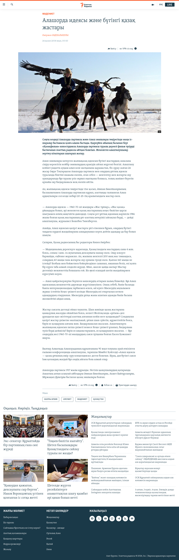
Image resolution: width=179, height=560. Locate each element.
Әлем (49, 549)
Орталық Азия (53, 533)
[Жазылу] (132, 518)
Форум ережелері (12, 544)
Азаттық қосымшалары (14, 533)
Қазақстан (51, 523)
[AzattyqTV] (153, 5)
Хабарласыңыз (10, 517)
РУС (161, 5)
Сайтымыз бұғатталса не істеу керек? (21, 528)
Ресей (49, 539)
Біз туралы (8, 523)
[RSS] (125, 518)
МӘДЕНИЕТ (48, 14)
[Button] (112, 49)
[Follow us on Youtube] (105, 518)
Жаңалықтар (52, 517)
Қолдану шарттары (12, 539)
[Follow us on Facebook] (92, 518)
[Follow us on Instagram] (112, 518)
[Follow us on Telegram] (118, 518)
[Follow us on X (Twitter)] (98, 518)
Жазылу (7, 549)
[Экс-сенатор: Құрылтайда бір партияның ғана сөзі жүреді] (23, 426)
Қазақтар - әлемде (55, 528)
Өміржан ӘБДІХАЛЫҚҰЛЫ (55, 35)
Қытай (49, 544)
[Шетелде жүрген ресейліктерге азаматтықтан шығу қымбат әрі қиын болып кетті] (67, 470)
